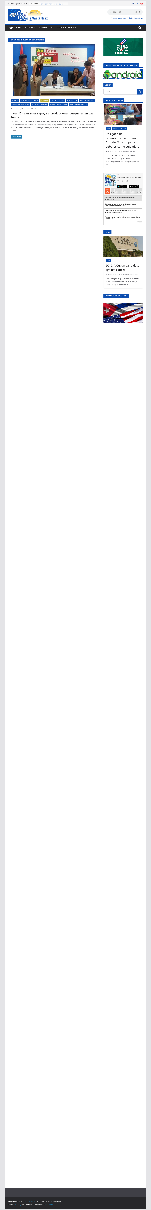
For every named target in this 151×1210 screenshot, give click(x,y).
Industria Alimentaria (87, 100)
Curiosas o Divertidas (66, 28)
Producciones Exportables (78, 104)
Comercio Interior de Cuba (29, 100)
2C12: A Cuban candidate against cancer (122, 267)
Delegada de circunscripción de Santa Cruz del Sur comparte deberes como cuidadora (122, 140)
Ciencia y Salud (46, 28)
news (108, 260)
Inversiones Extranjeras (39, 104)
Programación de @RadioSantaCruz (127, 18)
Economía (44, 100)
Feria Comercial (72, 100)
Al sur (18, 28)
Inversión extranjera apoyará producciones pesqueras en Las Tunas (52, 115)
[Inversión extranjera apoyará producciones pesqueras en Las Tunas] (54, 70)
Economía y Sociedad (57, 100)
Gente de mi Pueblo (119, 129)
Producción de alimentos (58, 104)
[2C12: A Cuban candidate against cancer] (123, 246)
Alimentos (15, 100)
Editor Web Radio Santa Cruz (36, 109)
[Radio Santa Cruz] (11, 28)
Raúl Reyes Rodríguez (128, 151)
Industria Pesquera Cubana (20, 104)
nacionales (30, 28)
